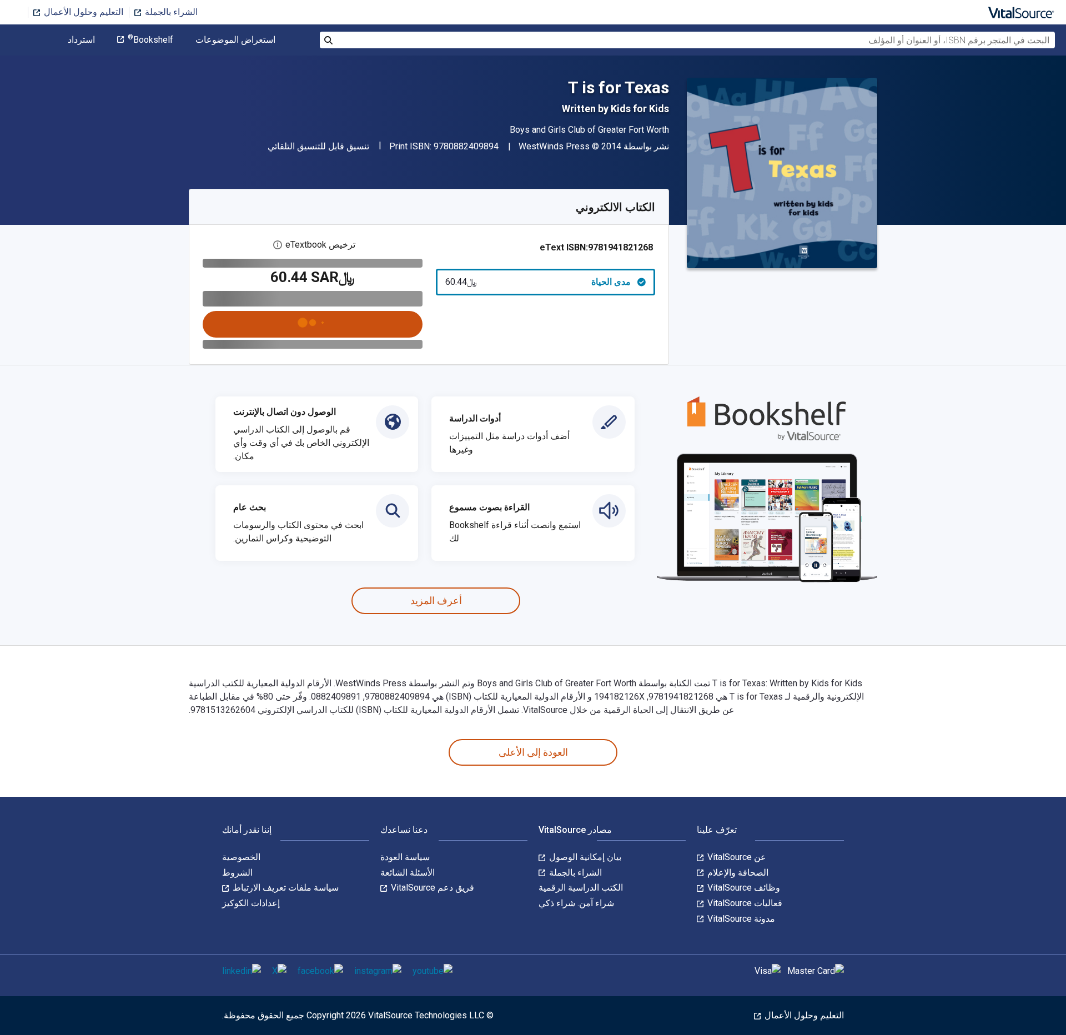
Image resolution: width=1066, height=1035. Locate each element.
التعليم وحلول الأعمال (82, 12)
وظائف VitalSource (742, 887)
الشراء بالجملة (170, 12)
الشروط (237, 872)
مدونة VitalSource (740, 918)
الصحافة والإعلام (736, 872)
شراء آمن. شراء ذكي (576, 903)
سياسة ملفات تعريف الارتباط (284, 887)
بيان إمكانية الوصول (584, 857)
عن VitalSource (735, 857)
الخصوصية (241, 857)
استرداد (81, 40)
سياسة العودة (405, 857)
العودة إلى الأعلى (533, 752)
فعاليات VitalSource (743, 903)
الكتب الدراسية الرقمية (581, 887)
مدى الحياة (538, 282)
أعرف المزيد (436, 600)
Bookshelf (150, 40)
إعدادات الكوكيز (251, 903)
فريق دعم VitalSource (431, 887)
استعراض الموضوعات (235, 40)
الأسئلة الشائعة (407, 872)
